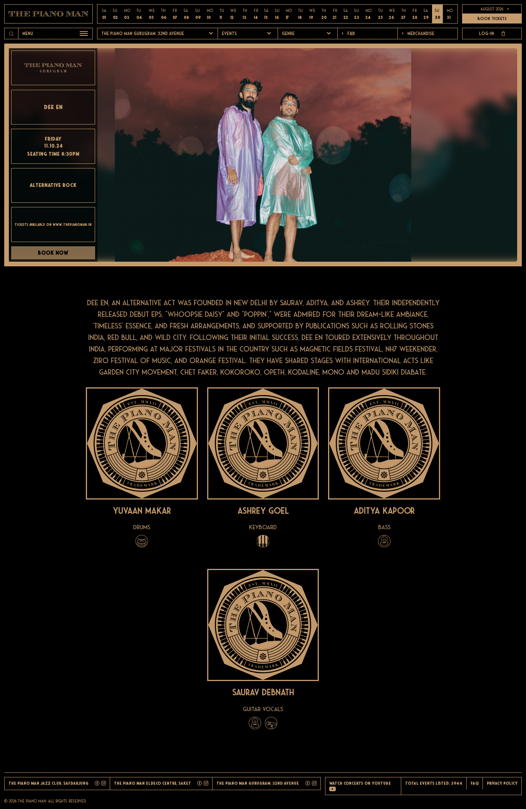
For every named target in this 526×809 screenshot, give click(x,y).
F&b (348, 33)
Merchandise (418, 33)
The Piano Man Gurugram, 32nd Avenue (142, 33)
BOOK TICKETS (492, 19)
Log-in (486, 33)
